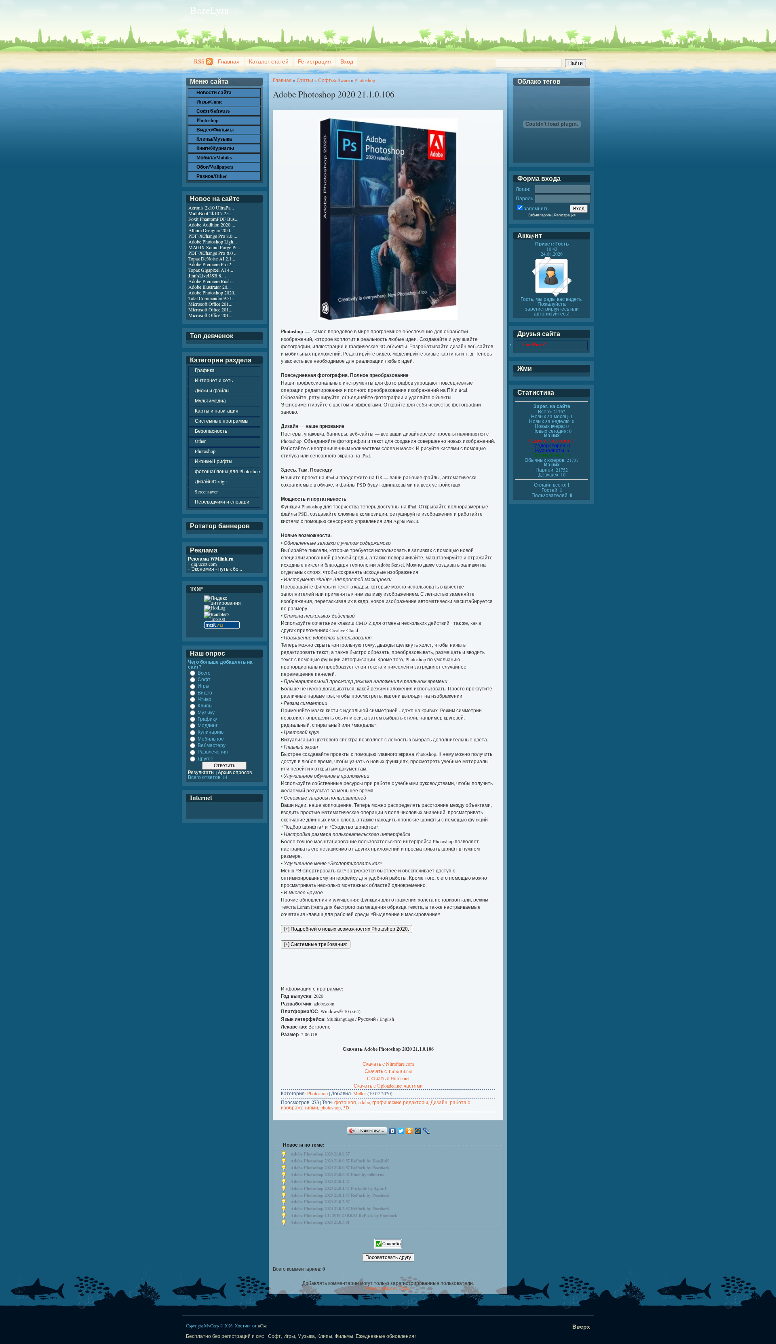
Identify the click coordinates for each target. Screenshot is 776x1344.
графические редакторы (400, 1102)
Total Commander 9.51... (212, 298)
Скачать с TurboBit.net (388, 1071)
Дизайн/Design (211, 481)
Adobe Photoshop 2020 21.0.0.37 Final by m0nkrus (337, 1174)
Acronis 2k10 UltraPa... (211, 207)
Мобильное (211, 738)
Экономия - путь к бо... (216, 568)
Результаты (201, 772)
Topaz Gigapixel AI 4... (210, 270)
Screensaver (206, 491)
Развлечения (213, 752)
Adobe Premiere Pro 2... (211, 264)
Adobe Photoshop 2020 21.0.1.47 (320, 1181)
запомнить (536, 208)
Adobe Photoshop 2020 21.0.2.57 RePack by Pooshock (340, 1208)
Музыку (206, 712)
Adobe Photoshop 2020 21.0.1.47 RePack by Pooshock (340, 1195)
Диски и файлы (212, 390)
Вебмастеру (212, 745)
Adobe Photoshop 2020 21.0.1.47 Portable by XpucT (339, 1188)
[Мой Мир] (418, 1131)
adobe (364, 1102)
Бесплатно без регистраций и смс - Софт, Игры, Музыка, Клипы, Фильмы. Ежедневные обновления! (301, 1336)
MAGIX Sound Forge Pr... (214, 247)
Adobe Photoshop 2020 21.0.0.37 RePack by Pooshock (340, 1167)
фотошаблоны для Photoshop (227, 471)
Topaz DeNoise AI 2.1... (211, 258)
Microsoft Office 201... (210, 304)
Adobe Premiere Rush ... (212, 281)
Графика (205, 370)
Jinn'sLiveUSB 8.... (207, 275)
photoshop (331, 1107)
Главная (229, 61)
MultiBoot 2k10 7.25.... (211, 213)
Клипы (205, 706)
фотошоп (345, 1102)
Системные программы (222, 420)
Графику (207, 718)
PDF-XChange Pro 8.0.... (212, 236)
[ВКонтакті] (392, 1131)
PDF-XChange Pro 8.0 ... (213, 253)
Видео (205, 692)
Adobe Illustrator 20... (209, 287)
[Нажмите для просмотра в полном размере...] (388, 318)
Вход (346, 61)
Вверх (581, 1326)
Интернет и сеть (214, 380)
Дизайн (438, 1102)
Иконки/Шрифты (213, 461)
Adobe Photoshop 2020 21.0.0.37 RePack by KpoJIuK (340, 1161)
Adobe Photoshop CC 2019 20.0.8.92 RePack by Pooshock (344, 1215)
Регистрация (314, 61)
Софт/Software (334, 80)
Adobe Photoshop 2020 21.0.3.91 (320, 1222)
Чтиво (204, 699)
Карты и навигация (216, 410)
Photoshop (364, 80)
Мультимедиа (210, 400)
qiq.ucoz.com (204, 564)
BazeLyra (209, 10)
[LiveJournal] (426, 1131)
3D (346, 1107)
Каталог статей (269, 61)
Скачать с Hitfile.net (388, 1078)
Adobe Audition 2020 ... (211, 224)
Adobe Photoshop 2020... (213, 292)
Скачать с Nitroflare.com (388, 1063)
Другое (205, 758)
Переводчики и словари (222, 501)
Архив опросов (235, 772)
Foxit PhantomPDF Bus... (213, 219)
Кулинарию (211, 732)
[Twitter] (401, 1131)
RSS (199, 61)
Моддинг (207, 725)
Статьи (305, 80)
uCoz (262, 1326)
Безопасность (211, 431)
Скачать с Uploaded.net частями (388, 1085)
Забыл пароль (540, 215)
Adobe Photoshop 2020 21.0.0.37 (320, 1154)
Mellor (359, 1093)
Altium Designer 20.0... (211, 230)
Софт (204, 679)
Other (200, 441)
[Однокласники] (409, 1131)
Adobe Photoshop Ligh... (212, 241)
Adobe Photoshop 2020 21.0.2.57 (320, 1201)
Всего (204, 672)
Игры (203, 686)
